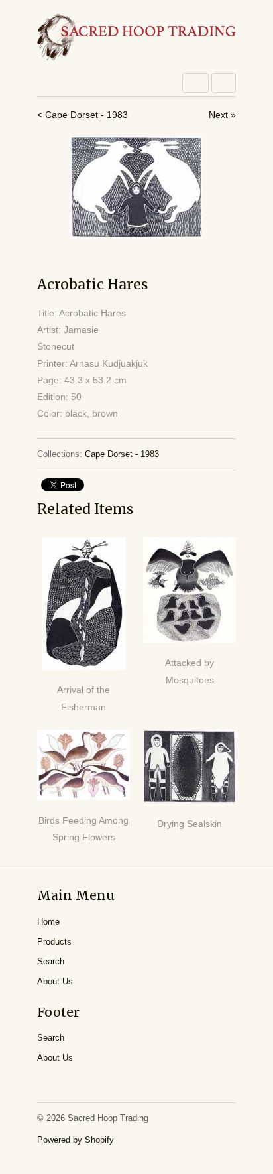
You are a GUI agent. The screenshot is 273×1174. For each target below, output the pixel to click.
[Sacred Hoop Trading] (136, 38)
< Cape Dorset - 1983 (82, 114)
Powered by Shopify (75, 1140)
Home (48, 922)
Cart (223, 83)
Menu (195, 83)
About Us (55, 981)
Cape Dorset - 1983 (122, 454)
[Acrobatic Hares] (136, 187)
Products (54, 941)
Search (50, 961)
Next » (222, 114)
